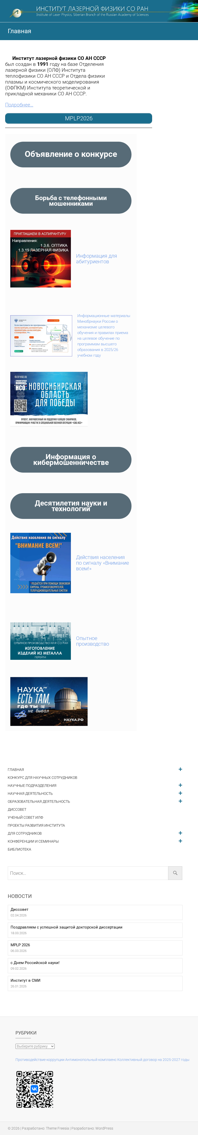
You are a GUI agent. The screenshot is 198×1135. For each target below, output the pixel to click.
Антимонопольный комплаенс (91, 1060)
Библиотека (19, 849)
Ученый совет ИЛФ (25, 817)
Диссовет (17, 809)
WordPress (104, 1128)
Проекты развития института (36, 825)
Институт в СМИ (25, 980)
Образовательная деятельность (39, 801)
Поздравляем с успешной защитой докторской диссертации (66, 927)
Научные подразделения (32, 785)
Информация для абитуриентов (96, 259)
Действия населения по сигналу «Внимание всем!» (102, 563)
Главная (16, 770)
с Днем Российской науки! (35, 962)
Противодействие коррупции (39, 1060)
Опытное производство (92, 641)
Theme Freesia (57, 1128)
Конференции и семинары (33, 841)
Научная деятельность (30, 793)
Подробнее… (19, 105)
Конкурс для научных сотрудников (42, 778)
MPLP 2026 (20, 945)
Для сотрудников (25, 833)
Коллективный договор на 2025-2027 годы (153, 1060)
